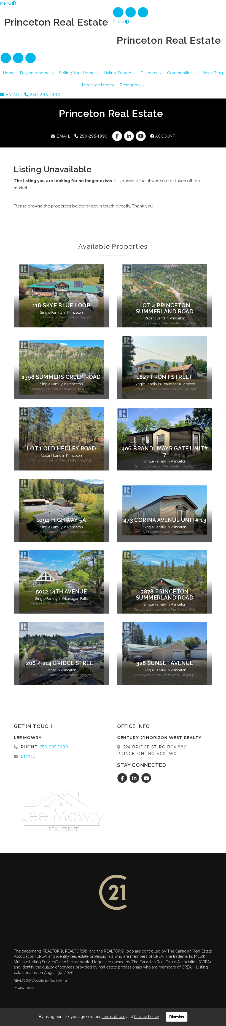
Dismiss (176, 1017)
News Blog (212, 72)
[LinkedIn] (131, 12)
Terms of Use (113, 1016)
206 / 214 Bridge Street (61, 663)
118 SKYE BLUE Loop (61, 305)
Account (164, 136)
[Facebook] (118, 12)
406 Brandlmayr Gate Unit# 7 (165, 451)
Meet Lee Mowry (98, 85)
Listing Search (118, 72)
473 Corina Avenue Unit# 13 (164, 520)
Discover (150, 72)
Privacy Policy (24, 988)
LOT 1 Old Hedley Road (61, 448)
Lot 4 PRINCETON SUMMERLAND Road (164, 308)
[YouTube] (143, 12)
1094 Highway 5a (61, 520)
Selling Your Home (77, 72)
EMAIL (12, 94)
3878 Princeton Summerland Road (164, 595)
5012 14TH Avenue (61, 592)
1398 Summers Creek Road (61, 377)
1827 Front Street (165, 377)
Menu (5, 3)
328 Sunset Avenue (164, 663)
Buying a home (35, 72)
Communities (180, 72)
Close (118, 21)
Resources (130, 85)
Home (9, 72)
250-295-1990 (44, 94)
